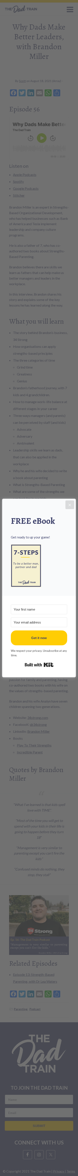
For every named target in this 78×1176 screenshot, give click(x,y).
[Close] (69, 504)
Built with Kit (39, 665)
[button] (39, 565)
